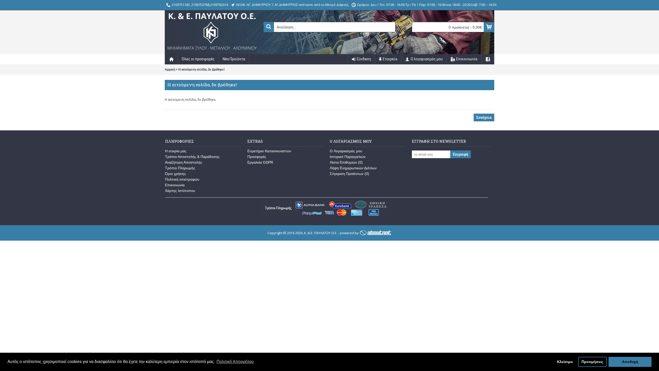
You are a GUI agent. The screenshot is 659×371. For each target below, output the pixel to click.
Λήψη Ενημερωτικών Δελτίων (353, 168)
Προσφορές (256, 157)
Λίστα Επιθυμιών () (346, 162)
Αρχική (170, 69)
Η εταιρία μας (175, 151)
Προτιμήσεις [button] (592, 362)
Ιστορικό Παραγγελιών (348, 157)
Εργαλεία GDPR (260, 162)
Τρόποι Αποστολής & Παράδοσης (192, 157)
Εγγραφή (460, 154)
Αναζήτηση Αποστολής (183, 162)
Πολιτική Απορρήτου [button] (235, 361)
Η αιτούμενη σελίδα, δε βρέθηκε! (201, 69)
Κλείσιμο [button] (565, 362)
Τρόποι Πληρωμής (180, 168)
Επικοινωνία (175, 185)
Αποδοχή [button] (630, 362)
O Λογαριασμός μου (346, 151)
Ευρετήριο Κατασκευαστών (269, 151)
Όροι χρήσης (175, 174)
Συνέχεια (484, 117)
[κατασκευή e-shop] (375, 233)
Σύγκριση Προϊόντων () (349, 174)
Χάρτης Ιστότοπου (180, 191)
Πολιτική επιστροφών (182, 179)
